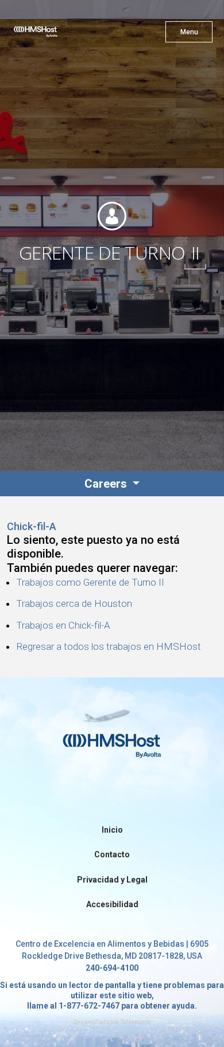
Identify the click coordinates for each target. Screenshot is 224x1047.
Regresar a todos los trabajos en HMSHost (108, 646)
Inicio (112, 829)
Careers (107, 484)
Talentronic (135, 1022)
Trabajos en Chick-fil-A (63, 625)
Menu (189, 32)
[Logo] (56, 34)
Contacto (112, 854)
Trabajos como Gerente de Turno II (90, 582)
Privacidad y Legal (112, 879)
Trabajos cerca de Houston (74, 603)
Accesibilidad (112, 904)
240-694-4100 (112, 968)
